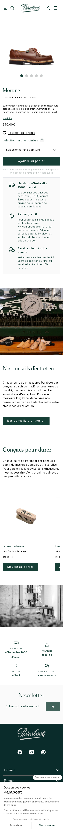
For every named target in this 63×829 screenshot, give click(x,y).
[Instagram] (31, 752)
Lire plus (7, 118)
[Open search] (12, 8)
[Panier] (56, 8)
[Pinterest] (43, 752)
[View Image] (31, 49)
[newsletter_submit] (53, 706)
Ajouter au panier (31, 161)
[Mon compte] (49, 8)
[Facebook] (20, 752)
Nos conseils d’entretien (26, 421)
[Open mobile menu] (5, 8)
